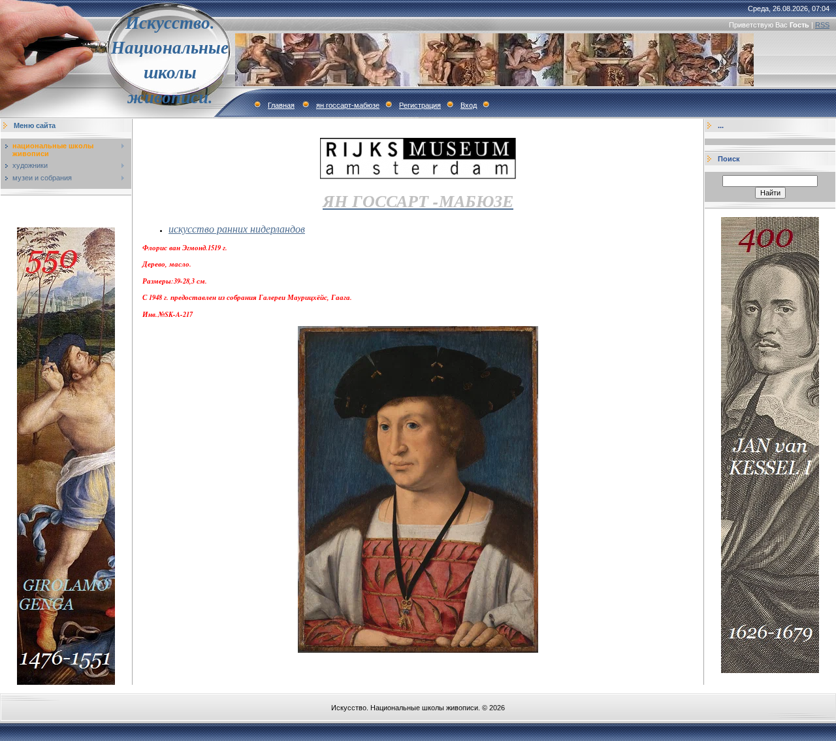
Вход (468, 105)
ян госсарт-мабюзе (347, 105)
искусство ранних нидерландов (237, 228)
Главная (281, 105)
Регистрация (420, 105)
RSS (822, 25)
